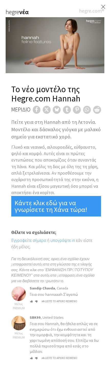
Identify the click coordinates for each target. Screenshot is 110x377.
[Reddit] (97, 110)
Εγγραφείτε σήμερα (28, 240)
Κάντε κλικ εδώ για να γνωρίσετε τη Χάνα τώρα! (51, 206)
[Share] (37, 110)
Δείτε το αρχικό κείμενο (61, 301)
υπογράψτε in (62, 240)
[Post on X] (47, 110)
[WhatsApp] (87, 110)
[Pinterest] (77, 110)
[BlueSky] (57, 110)
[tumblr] (67, 110)
